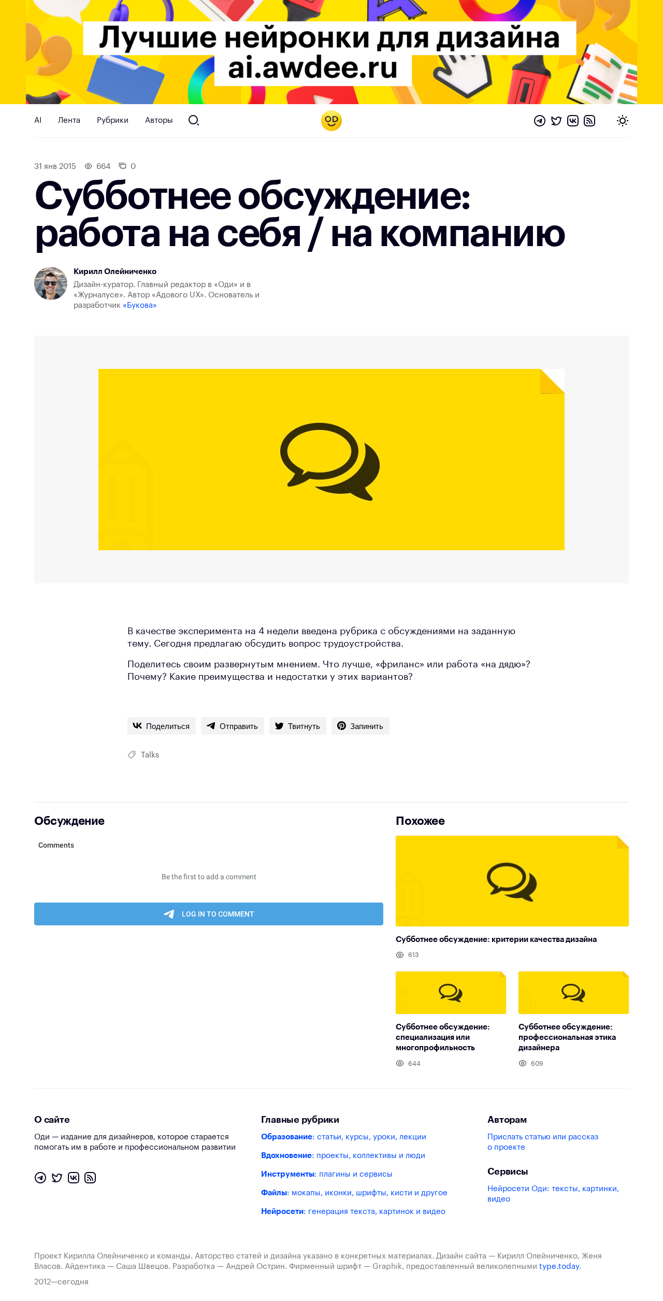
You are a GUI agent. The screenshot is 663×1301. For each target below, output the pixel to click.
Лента (69, 120)
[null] (161, 726)
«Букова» (140, 305)
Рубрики (112, 120)
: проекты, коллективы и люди (343, 1156)
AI (37, 120)
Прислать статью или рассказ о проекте (542, 1142)
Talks (150, 755)
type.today (559, 1266)
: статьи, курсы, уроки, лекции (343, 1137)
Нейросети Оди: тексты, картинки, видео (553, 1194)
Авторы (159, 120)
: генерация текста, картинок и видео (353, 1212)
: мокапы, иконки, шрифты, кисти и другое (354, 1193)
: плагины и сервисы (327, 1174)
